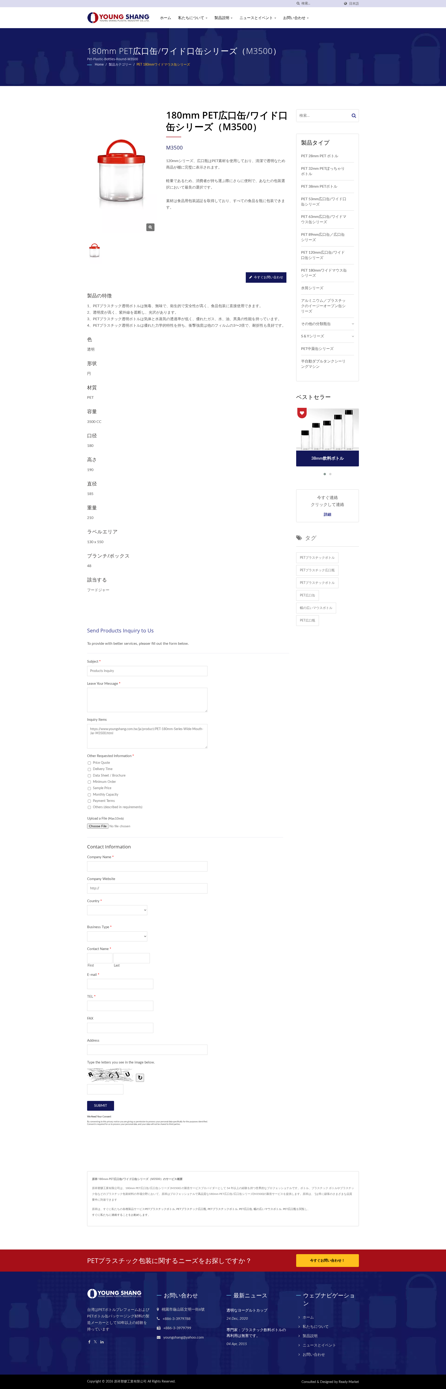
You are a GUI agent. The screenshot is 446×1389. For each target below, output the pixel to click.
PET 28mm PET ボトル (319, 156)
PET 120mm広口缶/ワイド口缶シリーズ (323, 255)
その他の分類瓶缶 (316, 324)
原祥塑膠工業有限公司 (130, 1381)
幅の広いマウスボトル (316, 608)
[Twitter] (95, 1342)
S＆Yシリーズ (312, 336)
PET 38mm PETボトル (319, 186)
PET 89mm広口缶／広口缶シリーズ (323, 237)
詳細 (327, 514)
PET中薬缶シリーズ (317, 349)
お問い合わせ (294, 17)
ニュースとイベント (256, 17)
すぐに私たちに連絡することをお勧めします (120, 1214)
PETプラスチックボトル (317, 557)
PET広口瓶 (307, 620)
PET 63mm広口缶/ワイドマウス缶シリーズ (323, 219)
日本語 (354, 3)
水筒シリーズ (312, 288)
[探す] (298, 3)
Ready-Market (349, 1382)
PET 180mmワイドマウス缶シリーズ (163, 64)
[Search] (354, 116)
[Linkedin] (102, 1342)
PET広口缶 (307, 595)
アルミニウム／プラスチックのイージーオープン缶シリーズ (323, 306)
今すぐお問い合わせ (268, 277)
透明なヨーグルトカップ (246, 1310)
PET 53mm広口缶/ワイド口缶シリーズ (323, 201)
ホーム (165, 17)
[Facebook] (89, 1342)
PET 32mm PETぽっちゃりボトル (323, 171)
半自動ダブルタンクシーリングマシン (323, 364)
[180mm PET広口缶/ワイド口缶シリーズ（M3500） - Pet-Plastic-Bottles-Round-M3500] (150, 227)
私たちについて (191, 17)
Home (99, 64)
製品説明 (222, 17)
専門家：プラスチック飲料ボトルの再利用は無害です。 (256, 1332)
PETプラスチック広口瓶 (317, 570)
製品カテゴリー (120, 64)
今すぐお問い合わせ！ (327, 1260)
